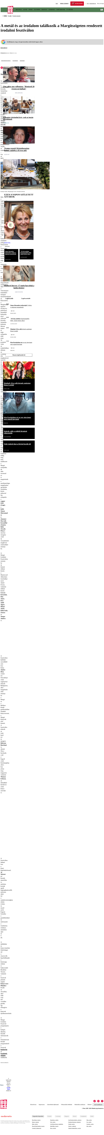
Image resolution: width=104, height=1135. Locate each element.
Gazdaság (58, 1116)
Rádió (92, 1116)
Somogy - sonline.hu (72, 1126)
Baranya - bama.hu (35, 1122)
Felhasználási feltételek (66, 1104)
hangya (5, 186)
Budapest (4, 48)
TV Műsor (69, 9)
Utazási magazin (16, 16)
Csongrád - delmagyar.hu (36, 1128)
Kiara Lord (13, 337)
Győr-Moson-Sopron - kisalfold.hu (56, 1124)
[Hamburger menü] (4, 10)
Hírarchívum (33, 1104)
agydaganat (23, 257)
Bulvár (74, 1116)
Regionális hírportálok (38, 1116)
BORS (5, 16)
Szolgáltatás (83, 1116)
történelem (6, 123)
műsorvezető (7, 246)
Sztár (25, 9)
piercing (12, 350)
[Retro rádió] (73, 3)
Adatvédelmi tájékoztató (53, 1104)
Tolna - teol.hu (89, 1120)
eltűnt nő (6, 154)
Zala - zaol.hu (88, 1126)
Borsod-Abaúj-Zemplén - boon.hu (38, 1126)
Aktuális (19, 9)
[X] (2, 68)
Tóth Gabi (6, 450)
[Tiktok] (94, 1101)
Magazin (67, 1116)
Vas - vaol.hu (88, 1122)
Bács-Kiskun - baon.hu (36, 1120)
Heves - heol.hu (53, 1128)
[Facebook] (102, 1101)
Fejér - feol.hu (52, 1122)
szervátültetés (19, 292)
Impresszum (42, 1104)
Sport (31, 9)
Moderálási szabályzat (80, 1104)
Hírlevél (89, 1104)
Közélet (49, 1116)
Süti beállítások (98, 1104)
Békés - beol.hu (35, 1124)
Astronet (52, 9)
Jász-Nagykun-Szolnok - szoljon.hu (74, 1120)
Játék (57, 3)
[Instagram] (98, 1101)
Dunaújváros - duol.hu (54, 1120)
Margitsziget (22, 60)
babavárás (8, 259)
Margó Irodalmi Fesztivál (6, 60)
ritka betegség (19, 92)
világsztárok (7, 436)
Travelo (44, 9)
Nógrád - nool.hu (71, 1124)
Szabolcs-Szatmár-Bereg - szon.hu (74, 1128)
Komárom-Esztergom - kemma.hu (74, 1122)
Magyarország (15, 60)
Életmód (37, 9)
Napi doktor (60, 9)
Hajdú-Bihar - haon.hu (54, 1126)
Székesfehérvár (91, 3)
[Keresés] (101, 10)
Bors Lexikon (64, 3)
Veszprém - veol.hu (89, 1124)
